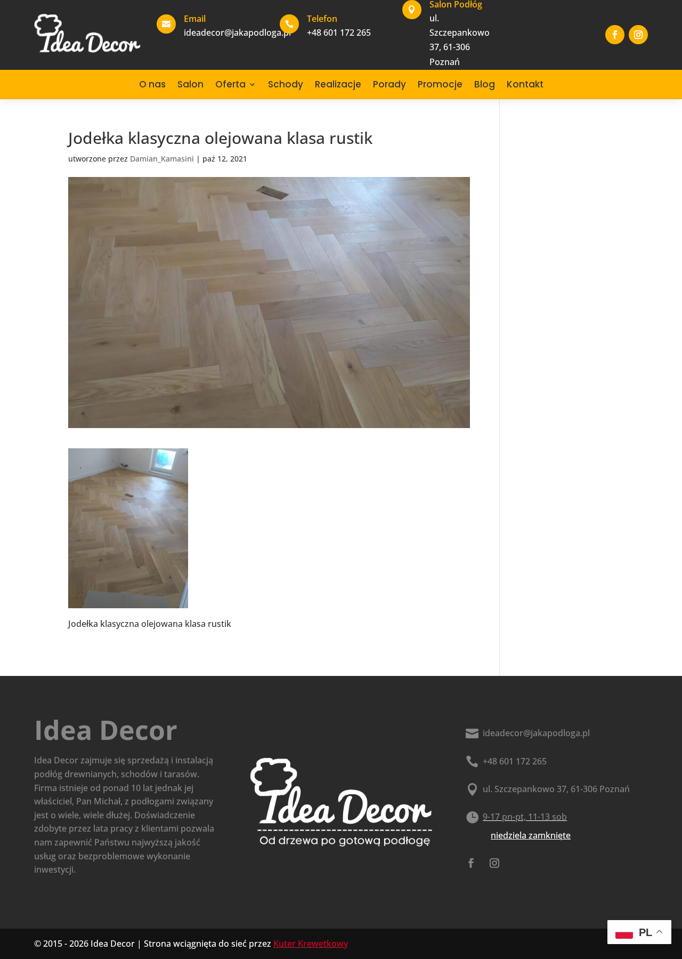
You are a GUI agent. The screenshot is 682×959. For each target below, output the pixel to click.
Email (195, 19)
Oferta (230, 84)
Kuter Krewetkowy (310, 943)
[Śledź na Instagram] (638, 34)
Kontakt (525, 84)
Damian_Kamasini (162, 159)
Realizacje (338, 84)
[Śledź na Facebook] (614, 34)
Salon (190, 84)
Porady (389, 84)
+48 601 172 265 (515, 761)
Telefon (322, 19)
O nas (152, 84)
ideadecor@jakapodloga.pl (536, 733)
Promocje (440, 84)
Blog (484, 84)
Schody (285, 84)
